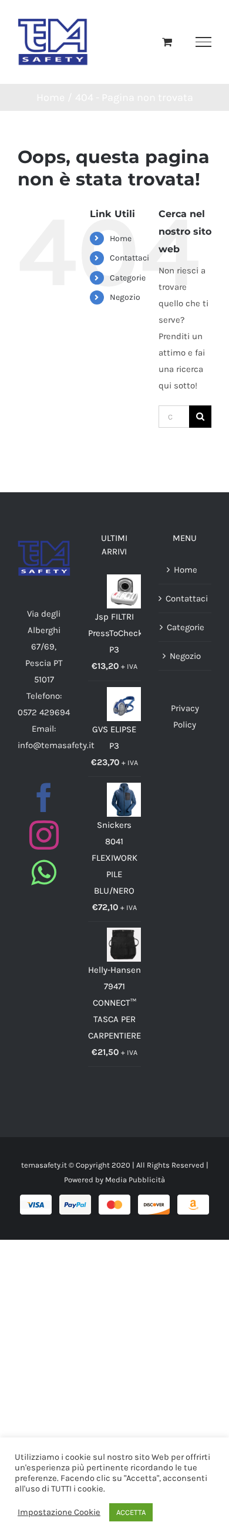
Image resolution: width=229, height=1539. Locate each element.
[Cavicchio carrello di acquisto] (167, 41)
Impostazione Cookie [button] (59, 1512)
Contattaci (129, 258)
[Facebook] (44, 797)
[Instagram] (44, 835)
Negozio (125, 297)
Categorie (128, 278)
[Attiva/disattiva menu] (203, 41)
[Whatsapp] (43, 872)
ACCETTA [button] (131, 1512)
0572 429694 (44, 712)
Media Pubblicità (135, 1179)
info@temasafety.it (56, 745)
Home (121, 238)
